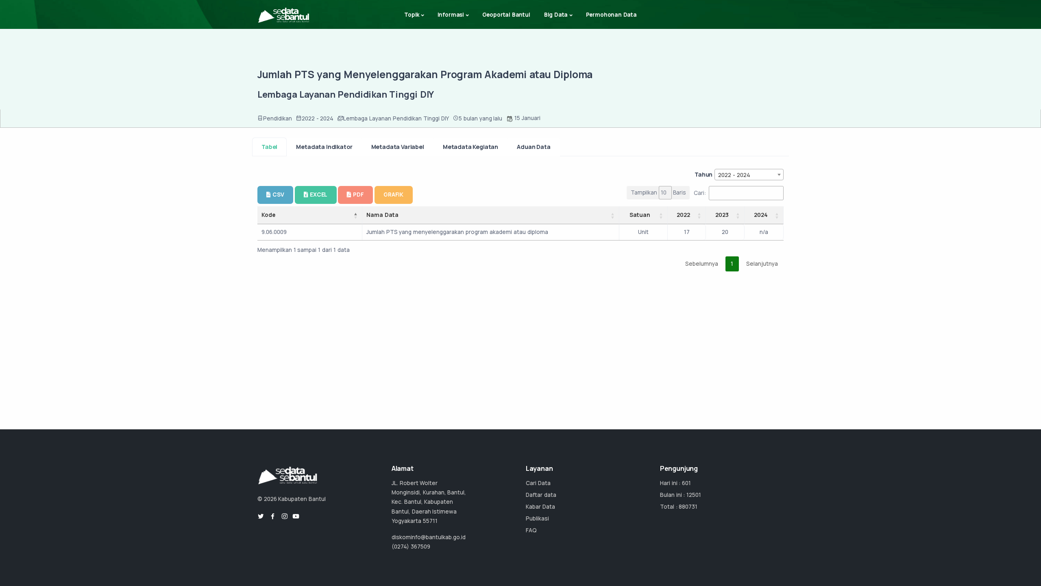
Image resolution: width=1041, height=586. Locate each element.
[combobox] (749, 174)
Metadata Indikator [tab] (324, 147)
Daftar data (541, 495)
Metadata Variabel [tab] (397, 147)
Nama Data (382, 215)
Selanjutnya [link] (762, 263)
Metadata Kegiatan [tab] (470, 147)
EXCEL (318, 194)
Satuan (639, 215)
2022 (683, 215)
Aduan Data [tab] (533, 147)
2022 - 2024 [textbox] (734, 175)
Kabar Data (540, 506)
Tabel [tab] (269, 147)
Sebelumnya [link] (701, 263)
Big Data (556, 14)
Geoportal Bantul (506, 14)
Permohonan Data (611, 14)
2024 (761, 215)
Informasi (451, 14)
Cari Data (538, 483)
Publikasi (537, 518)
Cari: (700, 193)
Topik (411, 14)
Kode (268, 215)
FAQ (531, 530)
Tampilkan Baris (658, 192)
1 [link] (732, 263)
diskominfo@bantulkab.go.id (429, 537)
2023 (722, 215)
